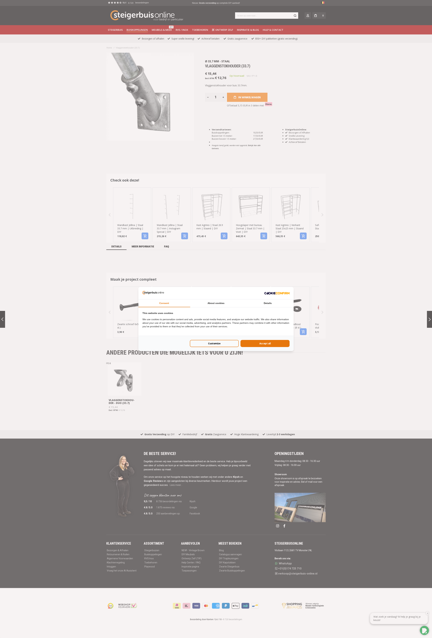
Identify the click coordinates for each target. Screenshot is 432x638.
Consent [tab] (164, 303)
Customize (214, 343)
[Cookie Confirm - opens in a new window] (277, 293)
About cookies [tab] (216, 303)
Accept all (265, 343)
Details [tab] (268, 303)
